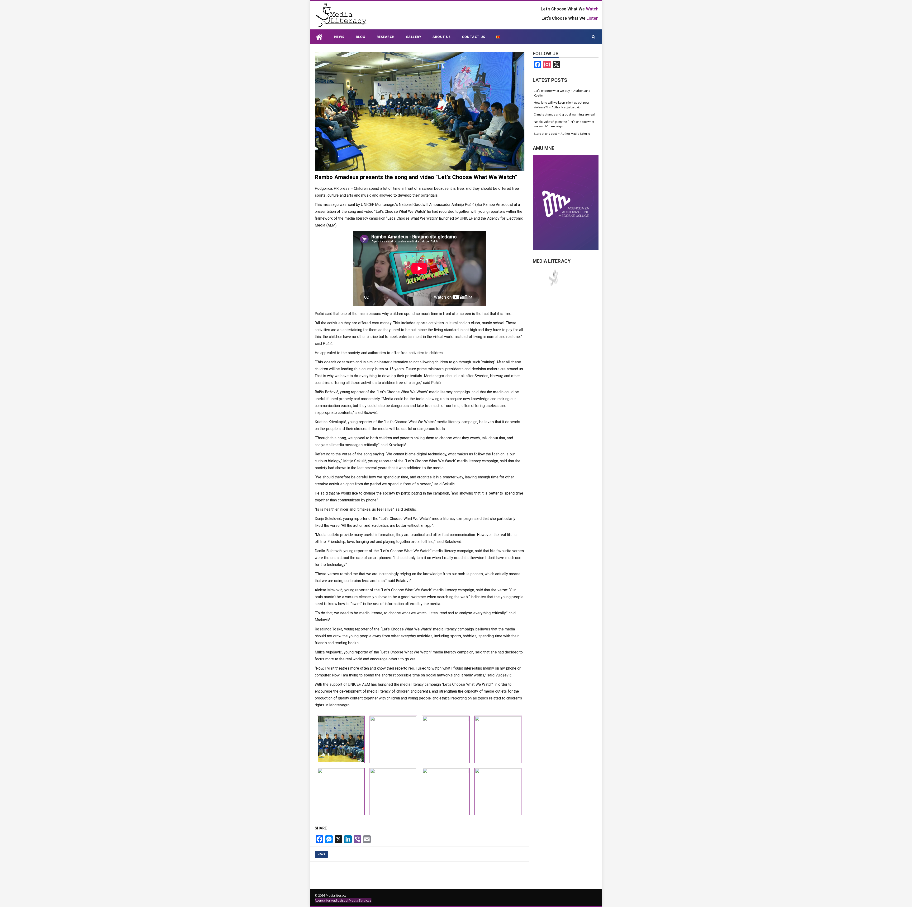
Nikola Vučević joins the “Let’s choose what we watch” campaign (564, 124)
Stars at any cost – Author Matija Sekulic (562, 133)
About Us (441, 36)
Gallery (413, 36)
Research (385, 36)
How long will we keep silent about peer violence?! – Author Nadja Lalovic (561, 105)
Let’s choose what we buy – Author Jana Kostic (562, 93)
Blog (360, 36)
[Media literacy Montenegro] (319, 36)
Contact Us (473, 36)
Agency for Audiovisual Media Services (343, 900)
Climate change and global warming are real (564, 114)
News (339, 36)
